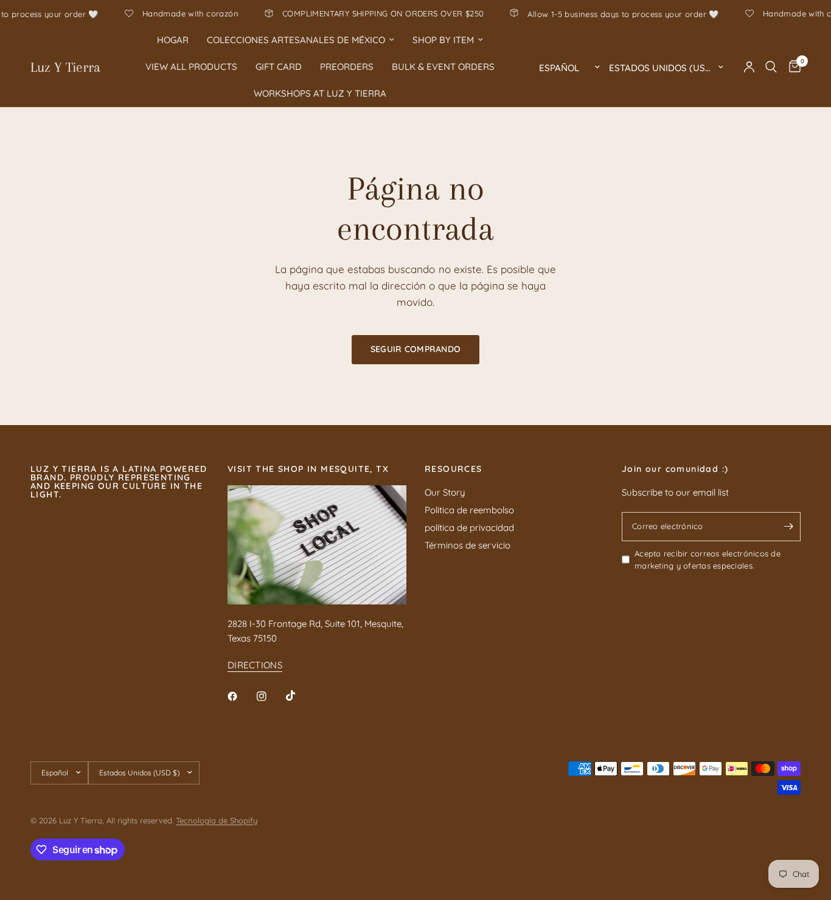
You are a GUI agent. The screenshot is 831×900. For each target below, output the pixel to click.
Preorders (347, 66)
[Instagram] (270, 696)
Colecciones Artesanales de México (296, 40)
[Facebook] (241, 696)
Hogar (173, 40)
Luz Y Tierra (65, 67)
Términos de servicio (467, 545)
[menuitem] (173, 40)
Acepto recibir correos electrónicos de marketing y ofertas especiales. (708, 560)
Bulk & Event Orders (443, 66)
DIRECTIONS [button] (255, 665)
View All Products (191, 66)
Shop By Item (443, 40)
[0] (792, 67)
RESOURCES (453, 469)
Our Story (445, 492)
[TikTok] (299, 695)
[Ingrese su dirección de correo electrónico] (788, 526)
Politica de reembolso (469, 510)
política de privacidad (469, 527)
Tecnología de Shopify (216, 820)
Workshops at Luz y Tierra (320, 93)
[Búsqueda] (771, 67)
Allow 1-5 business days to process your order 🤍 (643, 13)
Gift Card (279, 66)
